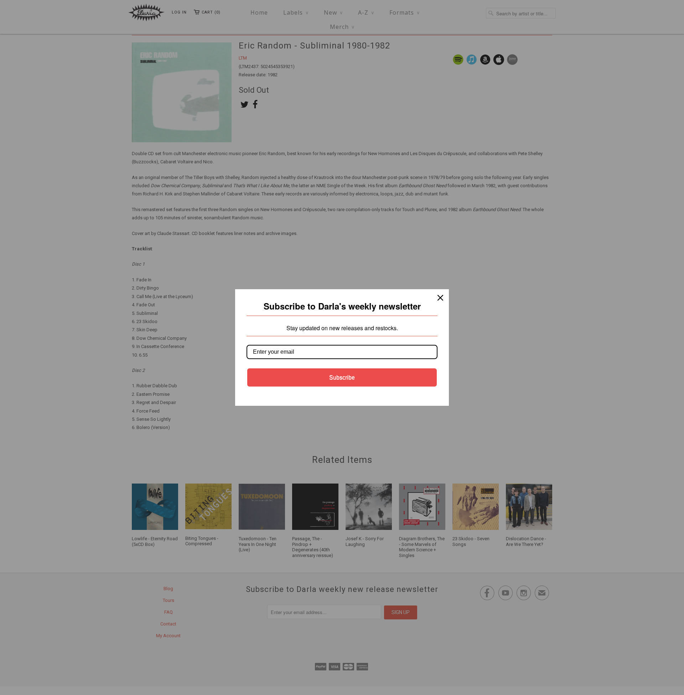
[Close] (440, 297)
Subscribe (342, 377)
